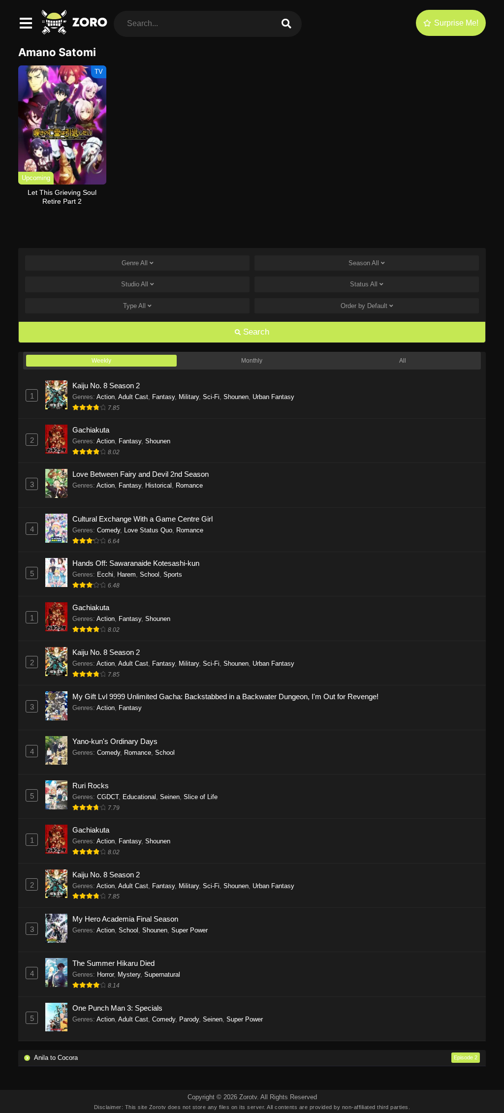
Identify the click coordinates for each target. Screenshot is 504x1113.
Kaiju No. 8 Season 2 (106, 385)
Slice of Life (201, 797)
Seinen (170, 797)
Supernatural (162, 974)
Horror (105, 974)
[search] (286, 24)
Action (105, 397)
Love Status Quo (148, 530)
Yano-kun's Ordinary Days (115, 741)
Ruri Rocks (90, 785)
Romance (189, 485)
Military (189, 397)
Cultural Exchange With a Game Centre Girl (142, 519)
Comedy (108, 530)
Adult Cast (133, 397)
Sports (172, 574)
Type (134, 305)
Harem (126, 574)
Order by (364, 305)
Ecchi (105, 574)
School (149, 574)
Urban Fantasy (273, 397)
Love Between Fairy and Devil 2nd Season (140, 474)
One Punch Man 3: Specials (117, 1008)
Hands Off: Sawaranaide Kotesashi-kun (135, 563)
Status (364, 284)
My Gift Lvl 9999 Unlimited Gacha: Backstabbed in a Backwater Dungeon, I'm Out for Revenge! (225, 696)
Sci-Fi (211, 397)
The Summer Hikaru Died (113, 963)
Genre (135, 263)
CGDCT (108, 797)
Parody (189, 1019)
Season (363, 263)
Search (255, 332)
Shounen (236, 397)
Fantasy (163, 397)
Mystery (129, 974)
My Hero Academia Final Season (125, 919)
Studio (134, 284)
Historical (158, 485)
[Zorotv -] (75, 32)
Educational (139, 797)
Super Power (189, 930)
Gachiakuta (90, 430)
